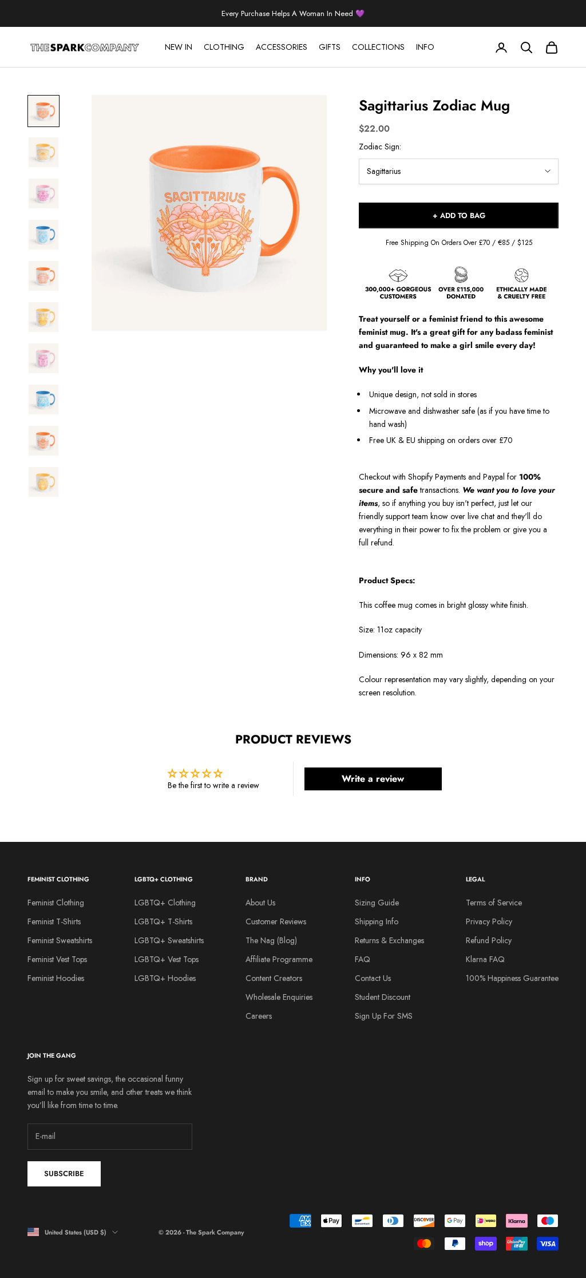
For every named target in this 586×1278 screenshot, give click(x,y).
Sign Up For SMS (384, 1016)
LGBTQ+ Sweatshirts (169, 940)
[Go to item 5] (43, 276)
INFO (425, 47)
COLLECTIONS (378, 47)
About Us (260, 902)
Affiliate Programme (279, 959)
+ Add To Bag (459, 215)
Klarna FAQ (485, 959)
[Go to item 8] (43, 399)
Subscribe (64, 1173)
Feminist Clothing (55, 902)
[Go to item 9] (43, 441)
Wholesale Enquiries (279, 997)
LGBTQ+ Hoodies (165, 978)
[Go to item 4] (43, 235)
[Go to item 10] (43, 482)
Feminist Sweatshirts (59, 940)
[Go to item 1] (43, 111)
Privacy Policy (489, 921)
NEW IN (178, 47)
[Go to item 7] (43, 358)
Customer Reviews (276, 921)
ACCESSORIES (281, 47)
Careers (259, 1016)
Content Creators (274, 978)
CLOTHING (224, 47)
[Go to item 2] (43, 152)
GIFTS (329, 47)
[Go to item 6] (43, 317)
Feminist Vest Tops (57, 959)
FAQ (362, 959)
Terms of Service (494, 902)
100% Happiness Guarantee (512, 978)
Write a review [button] (373, 778)
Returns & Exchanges (389, 940)
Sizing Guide (377, 902)
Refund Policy (489, 940)
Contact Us (373, 978)
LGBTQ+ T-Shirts (163, 921)
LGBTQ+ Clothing (165, 902)
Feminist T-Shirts (54, 921)
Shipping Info (376, 921)
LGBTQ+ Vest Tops (166, 959)
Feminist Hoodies (55, 978)
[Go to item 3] (43, 193)
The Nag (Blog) (271, 940)
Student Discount (382, 997)
